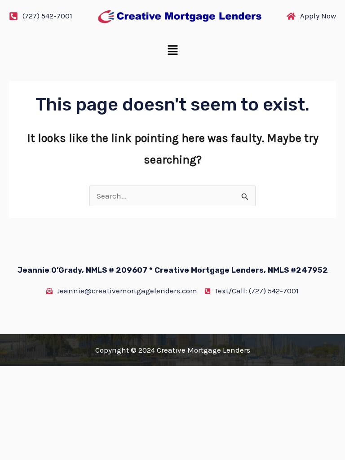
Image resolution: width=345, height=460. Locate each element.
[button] (172, 51)
